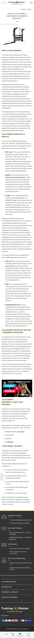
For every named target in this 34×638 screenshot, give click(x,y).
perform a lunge (11, 200)
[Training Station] (16, 3)
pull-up (7, 266)
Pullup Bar (9, 442)
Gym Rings (21, 432)
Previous (24, 9)
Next (29, 9)
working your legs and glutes (15, 177)
